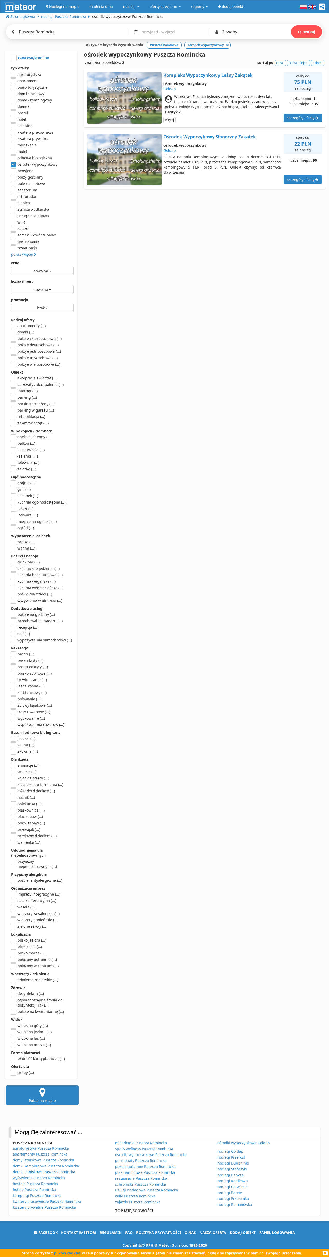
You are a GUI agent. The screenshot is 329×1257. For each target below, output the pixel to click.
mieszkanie (27, 145)
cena (15, 262)
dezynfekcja (30, 993)
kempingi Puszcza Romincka (37, 1195)
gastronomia (28, 241)
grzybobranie (32, 679)
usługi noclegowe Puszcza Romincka (146, 1190)
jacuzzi (26, 738)
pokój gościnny (30, 177)
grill (24, 489)
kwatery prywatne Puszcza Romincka (44, 1207)
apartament (27, 80)
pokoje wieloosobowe (38, 364)
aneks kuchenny (34, 436)
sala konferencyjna (36, 900)
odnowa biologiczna (34, 157)
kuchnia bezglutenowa (40, 574)
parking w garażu (35, 410)
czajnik (26, 482)
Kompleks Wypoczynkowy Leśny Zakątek (208, 75)
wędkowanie (31, 718)
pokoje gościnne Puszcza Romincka (145, 1166)
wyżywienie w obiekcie (39, 600)
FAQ (129, 1232)
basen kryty (30, 660)
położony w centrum (38, 965)
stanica (23, 202)
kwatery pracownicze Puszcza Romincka (47, 1201)
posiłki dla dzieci (34, 594)
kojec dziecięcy (33, 778)
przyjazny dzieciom (37, 835)
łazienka (27, 456)
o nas (190, 1232)
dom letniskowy (30, 93)
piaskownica (31, 810)
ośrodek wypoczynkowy (37, 164)
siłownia (27, 751)
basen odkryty (32, 666)
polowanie (29, 698)
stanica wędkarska (33, 209)
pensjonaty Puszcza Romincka (141, 1160)
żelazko (26, 469)
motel (22, 151)
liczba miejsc (22, 281)
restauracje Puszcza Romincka (141, 1178)
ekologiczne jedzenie (38, 568)
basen (25, 653)
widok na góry (32, 1025)
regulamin (111, 1232)
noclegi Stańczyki (232, 1169)
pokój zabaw (31, 823)
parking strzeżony (35, 403)
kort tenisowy (32, 692)
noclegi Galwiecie (232, 1186)
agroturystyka (29, 74)
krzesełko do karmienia (40, 784)
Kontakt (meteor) (78, 1232)
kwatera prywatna (32, 138)
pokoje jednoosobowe (39, 351)
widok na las (31, 1038)
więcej (169, 120)
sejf (23, 633)
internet (27, 390)
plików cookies (67, 1253)
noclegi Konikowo (232, 1180)
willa (21, 222)
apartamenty (31, 325)
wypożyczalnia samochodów (44, 640)
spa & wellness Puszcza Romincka (144, 1148)
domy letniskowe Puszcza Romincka (43, 1160)
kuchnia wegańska (36, 581)
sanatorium (27, 190)
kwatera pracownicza (35, 132)
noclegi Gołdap (230, 1151)
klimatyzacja (31, 449)
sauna (25, 744)
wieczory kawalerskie (38, 913)
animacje (28, 765)
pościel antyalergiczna (39, 880)
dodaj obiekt (243, 1232)
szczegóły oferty (301, 117)
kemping (25, 125)
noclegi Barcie (229, 1192)
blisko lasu (29, 946)
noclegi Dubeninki (233, 1163)
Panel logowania (277, 1232)
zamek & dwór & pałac (36, 234)
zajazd (23, 228)
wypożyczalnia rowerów (40, 724)
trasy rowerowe (33, 711)
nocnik (26, 797)
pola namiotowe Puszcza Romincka (145, 1172)
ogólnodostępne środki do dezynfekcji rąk (39, 1003)
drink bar (28, 562)
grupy (25, 1072)
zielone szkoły (32, 926)
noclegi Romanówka (234, 1204)
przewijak (28, 829)
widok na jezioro (34, 1031)
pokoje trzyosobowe (37, 357)
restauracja (27, 247)
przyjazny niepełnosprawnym (37, 864)
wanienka (28, 842)
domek (23, 106)
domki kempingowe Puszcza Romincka (46, 1165)
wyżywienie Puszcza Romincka (39, 1177)
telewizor (28, 462)
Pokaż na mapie (42, 1100)
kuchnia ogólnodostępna (41, 502)
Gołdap (169, 88)
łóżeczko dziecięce (36, 790)
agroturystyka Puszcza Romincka (41, 1148)
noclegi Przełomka (233, 1198)
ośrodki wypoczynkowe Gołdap (243, 1142)
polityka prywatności (158, 1232)
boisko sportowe (34, 673)
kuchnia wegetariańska (40, 587)
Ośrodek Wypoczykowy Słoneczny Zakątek (209, 137)
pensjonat (26, 170)
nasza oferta (212, 1232)
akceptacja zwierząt (37, 378)
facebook (47, 1232)
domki (25, 332)
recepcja (27, 627)
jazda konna (30, 686)
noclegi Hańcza (230, 1174)
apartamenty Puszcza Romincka (40, 1154)
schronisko (26, 196)
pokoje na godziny (36, 614)
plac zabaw (30, 816)
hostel (22, 112)
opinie (317, 63)
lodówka (27, 515)
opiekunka (29, 803)
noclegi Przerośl (231, 1157)
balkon (26, 443)
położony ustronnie (37, 959)
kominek (27, 495)
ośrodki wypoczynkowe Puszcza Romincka (151, 1154)
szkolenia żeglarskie (37, 979)
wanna (26, 548)
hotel (21, 119)
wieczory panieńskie (37, 919)
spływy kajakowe (34, 705)
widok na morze (34, 1044)
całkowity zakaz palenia (40, 384)
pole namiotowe (31, 183)
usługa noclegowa (33, 215)
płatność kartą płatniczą (41, 1058)
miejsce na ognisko (37, 521)
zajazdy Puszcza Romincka (137, 1201)
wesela (26, 907)
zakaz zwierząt (33, 423)
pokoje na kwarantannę (40, 1011)
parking (27, 397)
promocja (19, 299)
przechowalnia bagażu (40, 620)
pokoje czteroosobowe (39, 338)
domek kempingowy (34, 100)
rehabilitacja (31, 416)
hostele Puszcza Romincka (35, 1183)
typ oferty (20, 68)
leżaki (25, 508)
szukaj (309, 31)
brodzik (26, 771)
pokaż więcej (22, 254)
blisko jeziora (31, 940)
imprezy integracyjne (38, 894)
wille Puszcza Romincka (135, 1196)
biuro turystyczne (32, 87)
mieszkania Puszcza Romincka (141, 1142)
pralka (25, 541)
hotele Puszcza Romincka (34, 1189)
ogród (25, 527)
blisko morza (31, 953)
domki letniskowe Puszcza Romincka (44, 1171)
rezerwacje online (33, 57)
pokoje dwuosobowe (38, 344)
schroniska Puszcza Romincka (140, 1184)
